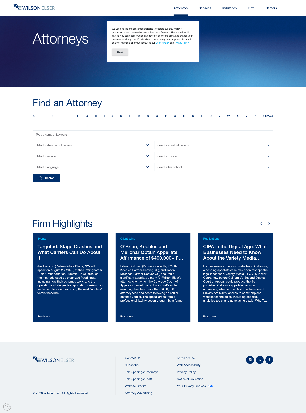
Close (120, 52)
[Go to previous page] (261, 224)
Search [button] (49, 178)
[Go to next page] (269, 224)
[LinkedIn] (250, 360)
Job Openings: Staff (138, 379)
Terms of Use (186, 358)
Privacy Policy (186, 372)
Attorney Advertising (138, 393)
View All (268, 116)
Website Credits (135, 386)
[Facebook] (269, 360)
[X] (260, 360)
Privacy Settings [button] (8, 407)
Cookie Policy (162, 42)
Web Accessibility (188, 365)
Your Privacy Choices (191, 386)
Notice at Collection (190, 379)
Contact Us (132, 358)
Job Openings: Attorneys (142, 372)
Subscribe (131, 365)
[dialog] (153, 41)
